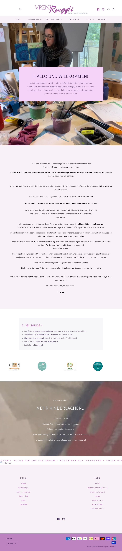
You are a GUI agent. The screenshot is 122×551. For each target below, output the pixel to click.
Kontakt (23, 504)
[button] (20, 9)
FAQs (97, 483)
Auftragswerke (23, 492)
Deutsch (10, 543)
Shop (23, 500)
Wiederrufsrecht (97, 492)
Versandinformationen (97, 488)
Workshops (23, 488)
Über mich (23, 496)
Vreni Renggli (99, 547)
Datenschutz (97, 500)
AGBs (97, 496)
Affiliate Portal (97, 509)
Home (23, 483)
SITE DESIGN (111, 547)
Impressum (97, 504)
